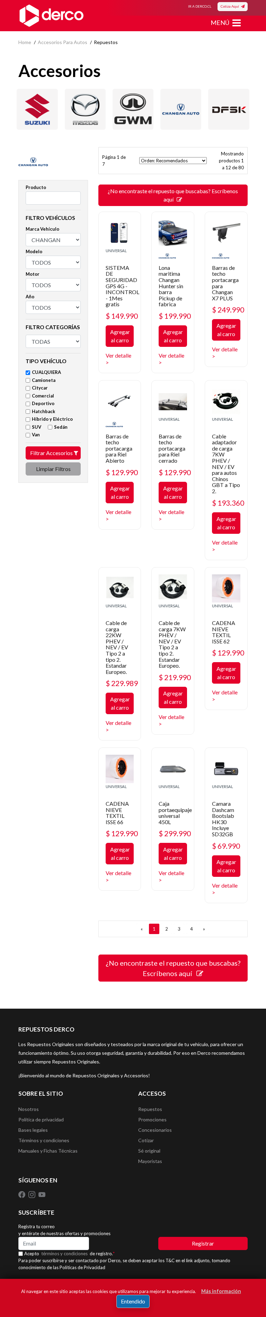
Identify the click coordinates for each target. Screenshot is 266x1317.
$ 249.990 (228, 309)
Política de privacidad (41, 1119)
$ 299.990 (175, 833)
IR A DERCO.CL (199, 6)
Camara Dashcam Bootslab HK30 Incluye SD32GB (223, 818)
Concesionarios (155, 1130)
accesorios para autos (62, 42)
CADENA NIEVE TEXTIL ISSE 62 (223, 631)
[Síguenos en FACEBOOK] (22, 1194)
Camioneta (43, 380)
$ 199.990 (175, 315)
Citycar (40, 388)
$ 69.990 (226, 845)
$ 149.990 (122, 315)
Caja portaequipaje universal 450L (175, 812)
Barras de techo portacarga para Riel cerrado (172, 448)
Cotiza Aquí (231, 6)
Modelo (34, 251)
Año (30, 296)
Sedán (61, 427)
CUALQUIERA (46, 372)
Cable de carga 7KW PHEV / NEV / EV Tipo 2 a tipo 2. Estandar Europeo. (172, 644)
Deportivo (43, 403)
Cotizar (146, 1140)
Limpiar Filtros (53, 468)
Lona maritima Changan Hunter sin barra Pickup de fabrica (171, 286)
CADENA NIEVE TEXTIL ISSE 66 (117, 812)
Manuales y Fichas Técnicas (48, 1151)
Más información (221, 1291)
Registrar (203, 1243)
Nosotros (28, 1109)
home (24, 42)
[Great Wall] (133, 109)
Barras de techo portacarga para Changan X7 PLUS (225, 282)
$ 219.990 (175, 677)
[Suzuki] (37, 109)
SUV (36, 427)
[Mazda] (85, 109)
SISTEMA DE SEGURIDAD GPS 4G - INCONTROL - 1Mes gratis (122, 286)
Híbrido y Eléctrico (52, 419)
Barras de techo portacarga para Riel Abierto (119, 448)
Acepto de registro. (69, 1253)
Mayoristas (150, 1161)
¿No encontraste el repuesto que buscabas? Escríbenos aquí (173, 195)
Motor (32, 274)
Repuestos (150, 1109)
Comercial (43, 396)
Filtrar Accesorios (52, 453)
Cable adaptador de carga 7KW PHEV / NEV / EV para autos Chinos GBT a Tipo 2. (226, 463)
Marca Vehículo (42, 229)
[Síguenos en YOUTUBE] (41, 1194)
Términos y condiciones (43, 1140)
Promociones (152, 1119)
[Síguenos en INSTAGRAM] (32, 1194)
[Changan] (180, 109)
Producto (36, 187)
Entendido (133, 1301)
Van (36, 434)
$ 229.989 (122, 683)
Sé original (149, 1151)
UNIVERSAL (116, 250)
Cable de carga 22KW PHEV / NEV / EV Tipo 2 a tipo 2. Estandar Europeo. (117, 647)
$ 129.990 (122, 472)
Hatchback (43, 411)
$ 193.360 (228, 502)
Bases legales (33, 1130)
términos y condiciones (64, 1253)
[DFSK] (228, 109)
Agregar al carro (120, 335)
